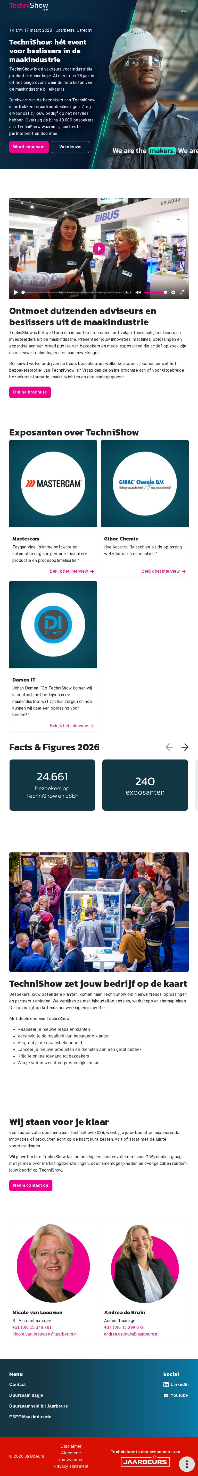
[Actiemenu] (187, 1464)
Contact (17, 1384)
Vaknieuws (70, 147)
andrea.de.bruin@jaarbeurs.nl (131, 1334)
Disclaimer (71, 1446)
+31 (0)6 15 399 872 (124, 1327)
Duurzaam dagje (26, 1395)
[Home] (28, 6)
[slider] (71, 292)
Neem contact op (30, 1185)
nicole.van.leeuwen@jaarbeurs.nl (45, 1334)
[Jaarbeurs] (145, 1461)
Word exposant (29, 147)
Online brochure (30, 392)
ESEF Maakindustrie (30, 1417)
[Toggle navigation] (184, 7)
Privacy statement (71, 1466)
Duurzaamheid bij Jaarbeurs (38, 1406)
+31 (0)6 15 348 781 (32, 1327)
